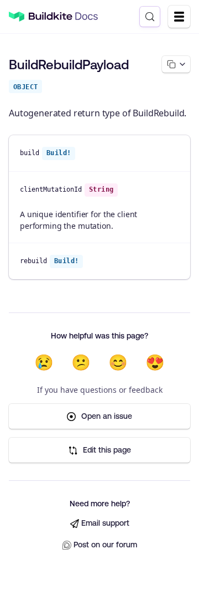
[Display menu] (179, 17)
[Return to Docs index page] (63, 16)
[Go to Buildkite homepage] (16, 17)
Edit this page (107, 449)
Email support (105, 523)
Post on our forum (105, 544)
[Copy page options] (176, 64)
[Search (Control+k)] (150, 17)
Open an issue (106, 416)
